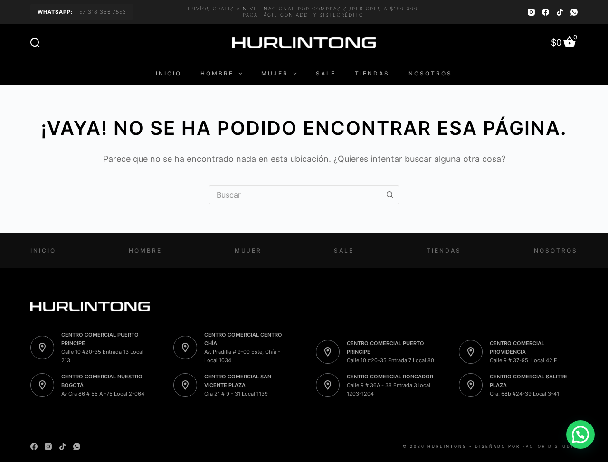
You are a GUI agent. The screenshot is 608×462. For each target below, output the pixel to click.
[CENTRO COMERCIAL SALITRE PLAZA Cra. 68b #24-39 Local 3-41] (471, 385)
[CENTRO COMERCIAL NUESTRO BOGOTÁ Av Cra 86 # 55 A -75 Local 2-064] (42, 385)
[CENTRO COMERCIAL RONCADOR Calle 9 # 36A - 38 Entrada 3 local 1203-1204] (328, 385)
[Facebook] (545, 12)
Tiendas (372, 73)
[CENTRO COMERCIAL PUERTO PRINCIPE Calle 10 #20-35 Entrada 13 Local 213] (42, 347)
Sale (326, 73)
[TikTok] (559, 12)
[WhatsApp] (574, 12)
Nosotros (430, 73)
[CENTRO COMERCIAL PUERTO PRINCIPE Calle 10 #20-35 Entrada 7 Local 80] (328, 352)
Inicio (168, 73)
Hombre (217, 73)
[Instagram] (531, 12)
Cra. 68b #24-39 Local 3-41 (524, 393)
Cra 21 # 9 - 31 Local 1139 (236, 393)
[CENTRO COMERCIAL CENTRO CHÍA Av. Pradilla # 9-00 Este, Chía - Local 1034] (185, 347)
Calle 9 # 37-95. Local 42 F (523, 360)
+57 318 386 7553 (82, 12)
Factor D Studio (550, 446)
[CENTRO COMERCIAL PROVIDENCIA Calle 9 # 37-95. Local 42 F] (471, 352)
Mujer (274, 73)
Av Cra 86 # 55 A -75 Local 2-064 (102, 393)
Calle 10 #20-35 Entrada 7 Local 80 (390, 360)
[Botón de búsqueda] (389, 195)
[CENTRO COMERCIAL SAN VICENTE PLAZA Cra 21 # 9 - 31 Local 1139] (185, 385)
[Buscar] (35, 42)
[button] (580, 434)
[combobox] (294, 194)
